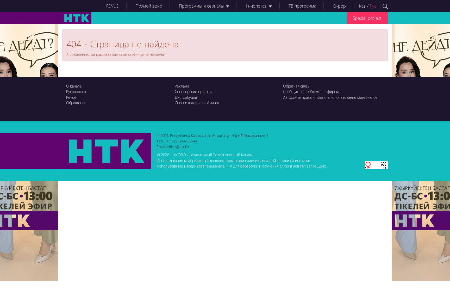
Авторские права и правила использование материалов (330, 97)
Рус (373, 6)
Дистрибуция (186, 97)
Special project (367, 18)
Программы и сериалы (201, 6)
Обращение (76, 102)
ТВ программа (302, 6)
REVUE (112, 6)
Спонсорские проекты (194, 91)
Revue (71, 97)
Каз (362, 6)
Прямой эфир (148, 6)
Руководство (76, 91)
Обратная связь (296, 86)
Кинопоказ (256, 6)
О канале (74, 86)
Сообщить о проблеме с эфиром (311, 91)
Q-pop (339, 6)
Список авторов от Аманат (197, 102)
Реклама (182, 86)
